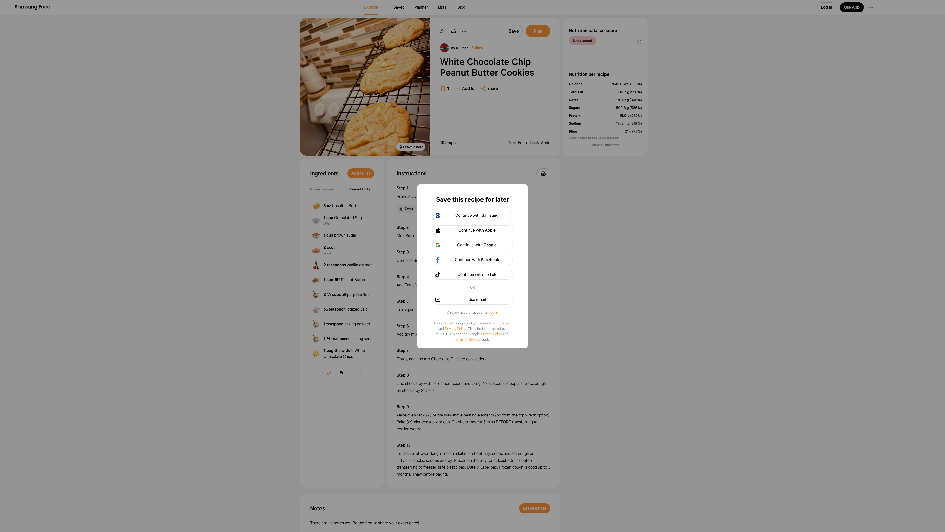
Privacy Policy (455, 328)
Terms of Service (467, 339)
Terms (505, 323)
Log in (493, 312)
